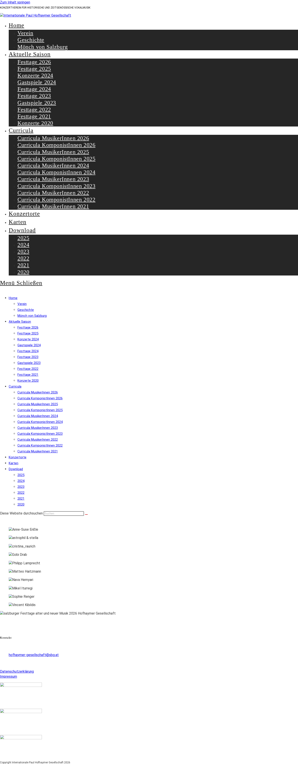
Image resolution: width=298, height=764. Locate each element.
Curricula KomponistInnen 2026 (40, 398)
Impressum (8, 676)
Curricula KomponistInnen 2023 (40, 434)
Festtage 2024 (27, 351)
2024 (20, 481)
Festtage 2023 (27, 357)
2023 (20, 487)
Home (13, 298)
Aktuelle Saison (20, 322)
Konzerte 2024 (28, 339)
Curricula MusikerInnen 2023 (37, 428)
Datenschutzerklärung (17, 671)
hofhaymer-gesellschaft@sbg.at (34, 655)
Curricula (15, 386)
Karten (13, 463)
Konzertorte (17, 457)
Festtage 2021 (27, 375)
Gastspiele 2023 (29, 363)
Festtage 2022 (27, 369)
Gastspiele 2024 (29, 345)
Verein (22, 304)
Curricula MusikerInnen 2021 (37, 451)
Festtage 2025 (27, 333)
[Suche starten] (86, 514)
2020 (20, 504)
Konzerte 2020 (28, 381)
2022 (20, 493)
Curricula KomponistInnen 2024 (40, 422)
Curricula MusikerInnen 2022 (37, 440)
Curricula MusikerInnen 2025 (37, 404)
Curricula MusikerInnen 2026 (37, 392)
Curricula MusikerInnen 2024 (37, 416)
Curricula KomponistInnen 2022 (40, 445)
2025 (20, 475)
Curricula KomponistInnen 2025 (40, 410)
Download (16, 469)
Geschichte (25, 310)
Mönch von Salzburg (32, 316)
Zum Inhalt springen (15, 2)
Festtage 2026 (27, 327)
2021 (20, 499)
